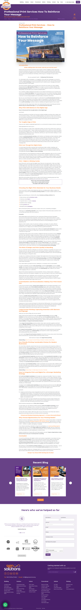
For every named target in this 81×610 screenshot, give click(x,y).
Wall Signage (31, 588)
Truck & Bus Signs (57, 587)
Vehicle (43, 2)
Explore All (40, 499)
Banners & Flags (44, 584)
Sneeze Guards (32, 591)
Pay (58, 2)
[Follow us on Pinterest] (17, 573)
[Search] (78, 2)
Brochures (68, 586)
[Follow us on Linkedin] (11, 573)
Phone (47, 532)
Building (22, 2)
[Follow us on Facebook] (5, 573)
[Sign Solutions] (6, 5)
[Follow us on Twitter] (8, 573)
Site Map (43, 608)
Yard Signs (43, 598)
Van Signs (56, 586)
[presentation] (10, 483)
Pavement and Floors (45, 589)
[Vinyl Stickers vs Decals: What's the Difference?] (40, 471)
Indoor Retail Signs (33, 590)
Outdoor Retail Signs (21, 591)
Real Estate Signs (45, 602)
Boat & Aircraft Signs (58, 589)
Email (47, 527)
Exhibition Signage (45, 586)
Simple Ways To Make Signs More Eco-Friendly (36, 369)
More (61, 2)
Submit (48, 554)
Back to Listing (61, 18)
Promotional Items (70, 589)
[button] (19, 532)
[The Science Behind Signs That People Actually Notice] (58, 471)
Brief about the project (51, 541)
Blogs (9, 18)
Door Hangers (44, 596)
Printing (49, 2)
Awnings (18, 593)
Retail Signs (6, 586)
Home (5, 18)
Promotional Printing (45, 599)
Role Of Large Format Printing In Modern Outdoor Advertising (40, 339)
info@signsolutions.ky (29, 577)
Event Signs (43, 601)
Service (48, 522)
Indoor (31, 2)
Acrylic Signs (19, 590)
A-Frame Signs (44, 587)
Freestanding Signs (21, 584)
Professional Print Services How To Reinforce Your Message (25, 18)
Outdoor (27, 2)
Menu (67, 587)
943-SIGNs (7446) (12, 577)
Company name (49, 536)
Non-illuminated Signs (8, 589)
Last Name (63, 517)
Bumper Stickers (44, 594)
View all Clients (22, 555)
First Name (48, 517)
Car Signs (56, 584)
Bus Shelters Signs (45, 590)
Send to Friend (74, 19)
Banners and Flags (20, 588)
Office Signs (31, 584)
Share (74, 15)
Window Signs (7, 590)
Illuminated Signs (7, 587)
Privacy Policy (38, 608)
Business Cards (69, 584)
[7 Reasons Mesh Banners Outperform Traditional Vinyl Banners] (23, 471)
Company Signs (7, 584)
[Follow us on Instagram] (14, 573)
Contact (54, 2)
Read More (19, 494)
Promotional (38, 2)
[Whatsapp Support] (5, 604)
